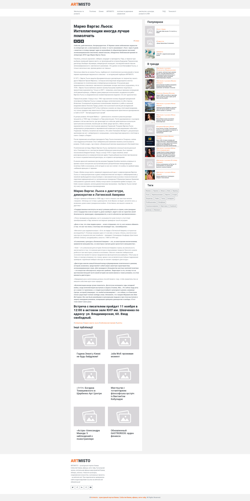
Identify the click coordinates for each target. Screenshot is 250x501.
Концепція (160, 126)
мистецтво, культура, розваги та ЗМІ (146, 12)
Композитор (161, 70)
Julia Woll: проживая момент (122, 355)
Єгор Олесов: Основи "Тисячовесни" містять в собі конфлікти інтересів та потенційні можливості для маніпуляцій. (167, 130)
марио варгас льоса (91, 323)
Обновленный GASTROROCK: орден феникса (122, 433)
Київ (168, 191)
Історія (174, 194)
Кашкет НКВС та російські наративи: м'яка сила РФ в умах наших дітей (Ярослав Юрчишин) (166, 97)
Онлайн (159, 138)
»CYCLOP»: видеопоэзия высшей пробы (165, 54)
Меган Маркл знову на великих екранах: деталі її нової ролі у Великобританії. (165, 120)
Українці (166, 93)
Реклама (172, 93)
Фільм (173, 103)
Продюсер (149, 198)
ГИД (164, 11)
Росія (147, 194)
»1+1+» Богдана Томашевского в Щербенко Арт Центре (89, 391)
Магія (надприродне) (163, 150)
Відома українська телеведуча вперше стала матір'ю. (165, 177)
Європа (167, 194)
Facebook (173, 206)
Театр (163, 198)
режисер (149, 210)
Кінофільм (161, 202)
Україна (159, 105)
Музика (174, 81)
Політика (92, 11)
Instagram (160, 83)
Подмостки (160, 41)
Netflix (159, 117)
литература (79, 323)
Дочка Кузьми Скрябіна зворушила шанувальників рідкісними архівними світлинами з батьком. (166, 86)
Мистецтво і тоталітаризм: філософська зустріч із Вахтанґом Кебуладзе (122, 394)
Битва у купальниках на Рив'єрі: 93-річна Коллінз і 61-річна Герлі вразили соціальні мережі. (166, 166)
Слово (137, 41)
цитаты (119, 323)
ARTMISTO (110, 11)
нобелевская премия (108, 323)
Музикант (157, 210)
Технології (172, 11)
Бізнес (101, 11)
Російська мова (151, 202)
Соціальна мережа (152, 206)
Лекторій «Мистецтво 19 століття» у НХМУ (166, 32)
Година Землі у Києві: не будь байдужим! (89, 355)
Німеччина (164, 206)
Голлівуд (174, 160)
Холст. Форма (161, 29)
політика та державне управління (125, 12)
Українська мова (171, 70)
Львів (157, 198)
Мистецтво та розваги (79, 12)
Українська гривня (162, 136)
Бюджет (166, 126)
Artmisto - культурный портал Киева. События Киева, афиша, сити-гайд (118, 497)
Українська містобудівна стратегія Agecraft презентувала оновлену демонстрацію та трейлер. (166, 109)
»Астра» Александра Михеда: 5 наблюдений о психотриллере (88, 434)
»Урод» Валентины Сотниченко (165, 43)
